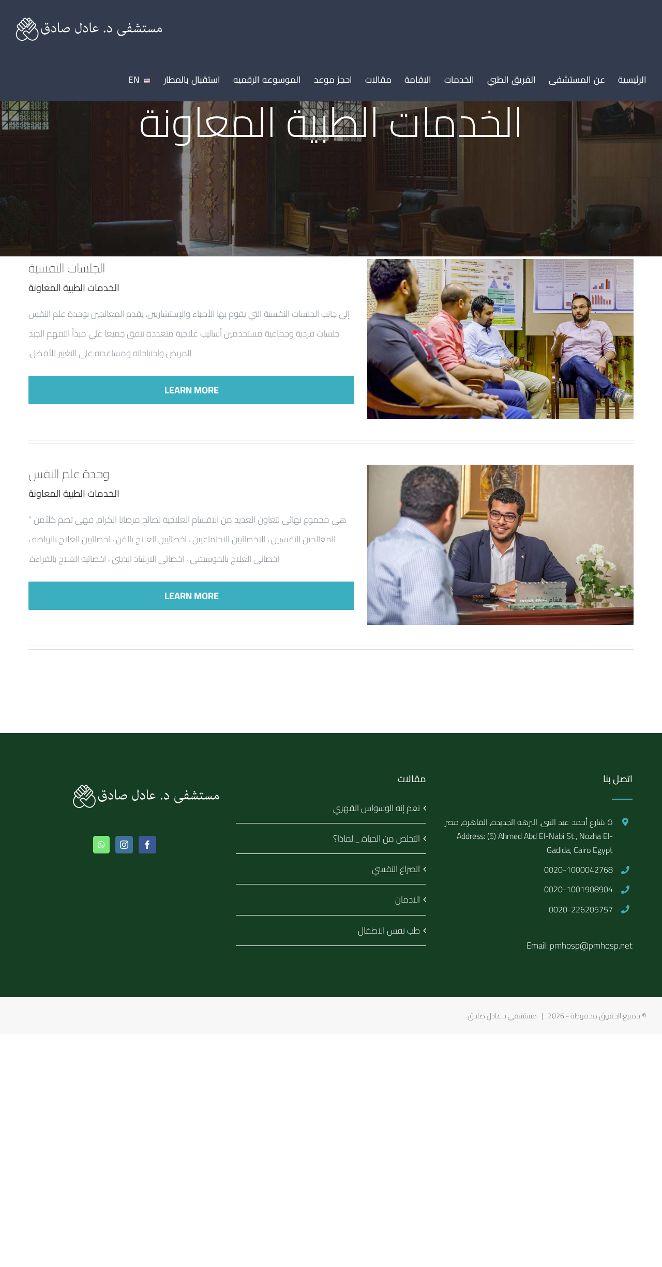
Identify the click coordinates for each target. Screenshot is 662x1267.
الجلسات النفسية (67, 268)
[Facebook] (147, 844)
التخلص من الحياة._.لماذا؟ (376, 838)
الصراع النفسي (396, 869)
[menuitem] (632, 79)
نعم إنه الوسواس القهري (376, 808)
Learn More (191, 390)
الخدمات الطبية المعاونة (73, 287)
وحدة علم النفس (69, 473)
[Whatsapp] (101, 844)
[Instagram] (124, 844)
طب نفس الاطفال (389, 930)
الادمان (407, 899)
